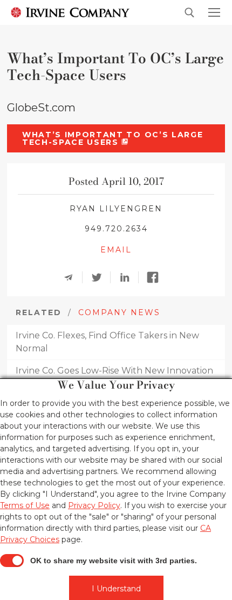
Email (116, 250)
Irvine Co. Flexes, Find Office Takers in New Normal (107, 342)
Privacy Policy (94, 505)
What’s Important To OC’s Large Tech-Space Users (112, 138)
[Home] (70, 12)
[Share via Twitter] (100, 277)
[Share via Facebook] (156, 277)
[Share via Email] (72, 277)
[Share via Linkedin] (128, 277)
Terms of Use (25, 505)
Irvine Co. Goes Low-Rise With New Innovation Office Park (114, 377)
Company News (119, 312)
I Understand (116, 589)
